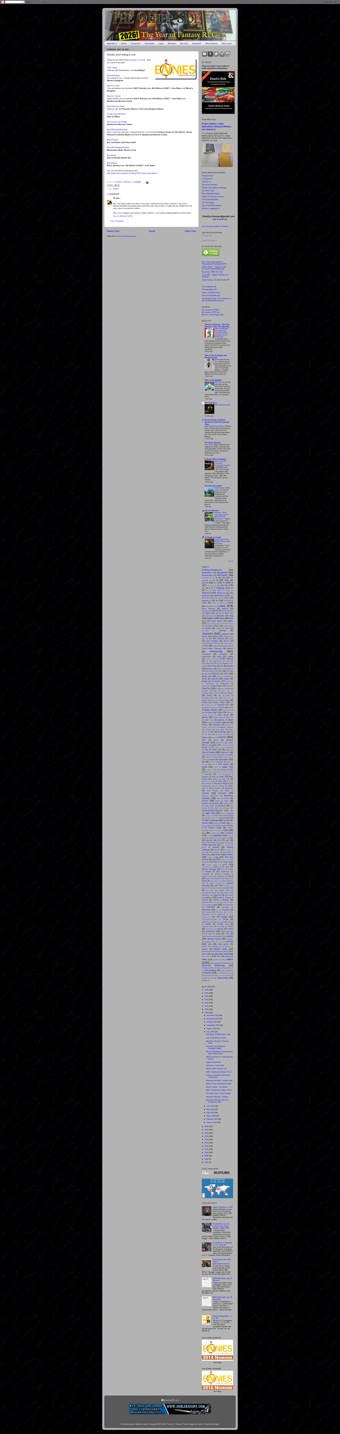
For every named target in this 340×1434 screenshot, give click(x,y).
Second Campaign (209, 869)
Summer (214, 892)
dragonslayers (217, 686)
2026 (207, 990)
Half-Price (213, 727)
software (223, 881)
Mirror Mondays (212, 790)
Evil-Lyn (213, 700)
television (206, 910)
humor (216, 740)
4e (224, 582)
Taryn (231, 905)
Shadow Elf (210, 872)
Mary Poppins (206, 783)
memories (214, 786)
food (229, 707)
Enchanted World (208, 698)
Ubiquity (220, 929)
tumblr (207, 929)
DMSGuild (215, 674)
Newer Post (113, 231)
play (231, 838)
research (216, 852)
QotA (214, 845)
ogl (225, 820)
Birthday (218, 613)
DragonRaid (205, 686)
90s (203, 588)
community (216, 651)
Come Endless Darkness (212, 648)
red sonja (205, 852)
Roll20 (209, 857)
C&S (203, 626)
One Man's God (208, 191)
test (217, 910)
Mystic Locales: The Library (216, 1087)
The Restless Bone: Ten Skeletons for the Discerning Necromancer (216, 300)
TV (213, 929)
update (223, 931)
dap (228, 661)
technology (225, 907)
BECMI (215, 611)
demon (230, 666)
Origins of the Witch (215, 830)
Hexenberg (218, 734)
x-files (229, 973)
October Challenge (210, 820)
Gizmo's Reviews (212, 511)
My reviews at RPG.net (211, 312)
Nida (231, 810)
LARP (216, 767)
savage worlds (212, 864)
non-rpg (230, 813)
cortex (219, 656)
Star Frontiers (217, 888)
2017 (207, 1130)
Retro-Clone (206, 855)
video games (223, 944)
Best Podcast (112, 140)
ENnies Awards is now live (134, 60)
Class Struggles (212, 641)
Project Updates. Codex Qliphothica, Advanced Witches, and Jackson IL (216, 126)
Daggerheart (217, 661)
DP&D (204, 679)
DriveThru (206, 688)
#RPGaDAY (222, 575)
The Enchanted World (210, 200)
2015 (207, 1136)
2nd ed (205, 582)
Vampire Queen (214, 939)
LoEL (218, 772)
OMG (223, 823)
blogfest (210, 618)
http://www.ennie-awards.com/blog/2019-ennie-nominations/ (132, 173)
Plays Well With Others (211, 194)
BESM (224, 611)
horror (222, 737)
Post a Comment (116, 221)
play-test (209, 840)
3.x (215, 582)
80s (226, 585)
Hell (211, 732)
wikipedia (228, 956)
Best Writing (112, 163)
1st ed (215, 580)
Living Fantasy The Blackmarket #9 (215, 280)
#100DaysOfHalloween (212, 570)
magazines (205, 776)
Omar (216, 823)
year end (211, 975)
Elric (219, 695)
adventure (205, 596)
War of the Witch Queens (211, 205)
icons (207, 745)
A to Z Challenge (216, 588)
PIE (217, 838)
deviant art (212, 671)
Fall (220, 700)
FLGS (221, 707)
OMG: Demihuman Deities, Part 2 (219, 1072)
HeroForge (222, 732)
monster (205, 793)
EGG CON (214, 693)
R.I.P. (222, 845)
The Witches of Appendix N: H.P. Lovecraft (222, 1244)
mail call (225, 779)
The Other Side (207, 235)
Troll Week (220, 926)
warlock (205, 949)
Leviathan (209, 769)
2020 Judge (112, 68)
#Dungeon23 (222, 572)
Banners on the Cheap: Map (212, 315)
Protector (213, 842)
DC (221, 666)
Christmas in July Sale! (215, 1065)
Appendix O (112, 43)
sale (218, 862)
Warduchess (226, 946)
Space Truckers (215, 883)
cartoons (219, 628)
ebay (215, 691)
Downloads (149, 43)
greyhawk (216, 725)
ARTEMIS (227, 600)
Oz (208, 835)
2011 (207, 1149)
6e (213, 585)
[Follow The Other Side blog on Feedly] (210, 255)
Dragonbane (229, 681)
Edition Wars (225, 691)
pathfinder (217, 835)
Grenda (204, 725)
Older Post (190, 231)
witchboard (227, 963)
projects (204, 842)
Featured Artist (207, 176)
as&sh (204, 603)
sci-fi (224, 864)
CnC (206, 646)
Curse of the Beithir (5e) (211, 296)
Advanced (206, 593)
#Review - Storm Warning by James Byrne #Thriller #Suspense (221, 516)
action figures (217, 590)
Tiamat (225, 919)
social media (214, 881)
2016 (207, 1133)
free (203, 712)
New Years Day (216, 808)
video (210, 944)
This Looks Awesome (223, 405)
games (205, 717)
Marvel (229, 781)
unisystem (210, 931)
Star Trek (229, 888)
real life (217, 850)
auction (222, 603)
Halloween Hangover (226, 727)
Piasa (211, 838)
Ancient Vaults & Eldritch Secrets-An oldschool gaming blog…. (217, 422)
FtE (212, 715)
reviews (229, 854)
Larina (204, 767)
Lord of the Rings (227, 772)
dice (220, 671)
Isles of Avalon (208, 752)
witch (230, 959)
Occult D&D (224, 818)
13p (223, 578)
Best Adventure (113, 75)
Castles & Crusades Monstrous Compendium (218, 1076)
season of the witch (221, 867)
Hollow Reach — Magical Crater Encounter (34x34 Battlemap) (214, 268)
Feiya (203, 707)
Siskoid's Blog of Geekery (215, 459)
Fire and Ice (213, 707)
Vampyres (208, 941)
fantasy (205, 702)
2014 (207, 1140)
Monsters (172, 43)
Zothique (204, 980)
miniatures (229, 788)
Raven (204, 847)
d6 (207, 661)
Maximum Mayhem (221, 784)
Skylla (204, 881)
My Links (184, 43)
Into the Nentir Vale (213, 750)
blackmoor (209, 616)
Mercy (222, 786)
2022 (207, 1003)
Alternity (211, 598)
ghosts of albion (225, 720)
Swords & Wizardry (221, 900)
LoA (212, 772)
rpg (216, 857)
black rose (229, 613)
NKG (222, 813)
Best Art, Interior (114, 96)
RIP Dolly (218, 382)
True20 (230, 926)
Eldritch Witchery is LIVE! (223, 1207)
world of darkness (227, 970)
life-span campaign (221, 769)
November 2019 (213, 1019)
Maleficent (205, 781)
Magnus (215, 779)
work (231, 968)
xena (203, 975)
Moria (218, 798)
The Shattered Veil (209, 287)
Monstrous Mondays (210, 185)
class (231, 639)
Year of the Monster (224, 975)
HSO (204, 740)
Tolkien (204, 922)
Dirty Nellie (229, 671)
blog (231, 616)
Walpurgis (215, 946)
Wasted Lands (220, 949)
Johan (230, 755)
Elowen (209, 695)
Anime (226, 598)
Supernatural (229, 895)
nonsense (209, 815)
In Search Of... (207, 179)
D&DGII (223, 659)
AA (232, 588)
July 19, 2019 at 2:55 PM (122, 216)
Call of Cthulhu (213, 626)
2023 (207, 1000)
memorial (205, 786)
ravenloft (215, 847)
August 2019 (212, 1029)
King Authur (219, 762)
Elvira (228, 695)
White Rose (205, 956)
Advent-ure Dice (223, 593)
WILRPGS (216, 959)
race (229, 845)
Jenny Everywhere (219, 755)
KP (203, 764)
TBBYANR (211, 907)
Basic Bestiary (208, 609)
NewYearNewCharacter (212, 810)
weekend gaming (221, 951)
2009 (207, 1156)
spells (216, 886)
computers (223, 654)
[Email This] (108, 185)
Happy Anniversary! (213, 1062)
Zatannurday (222, 978)
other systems (226, 833)
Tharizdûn (225, 910)
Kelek (212, 760)
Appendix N (206, 601)
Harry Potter (220, 729)
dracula (214, 678)
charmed (215, 636)
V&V (227, 934)
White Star (216, 956)
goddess (218, 722)
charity (204, 636)
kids (203, 762)
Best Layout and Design (117, 122)
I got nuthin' (228, 743)
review (218, 854)
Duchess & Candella (223, 688)
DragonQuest (224, 683)
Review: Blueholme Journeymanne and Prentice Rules (219, 1053)
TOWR (225, 922)
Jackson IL (225, 752)
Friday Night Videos (214, 712)
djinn (205, 673)
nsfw (205, 818)
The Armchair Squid (213, 486)
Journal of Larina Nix (213, 757)
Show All (230, 561)
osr (203, 833)
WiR (223, 959)
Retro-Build (226, 852)
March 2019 (211, 1116)
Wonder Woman (222, 968)
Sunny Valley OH (225, 892)
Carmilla (208, 628)
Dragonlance (210, 683)
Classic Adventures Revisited (211, 643)
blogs (221, 618)
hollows (205, 737)
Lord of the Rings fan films (216, 1038)
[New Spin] (209, 445)
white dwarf (223, 954)
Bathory (225, 609)
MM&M (227, 790)
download (227, 676)
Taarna (214, 902)
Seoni (223, 869)
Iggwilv (214, 745)
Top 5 (211, 922)
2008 (207, 1159)
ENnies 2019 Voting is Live (216, 1069)
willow (204, 959)
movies (205, 801)
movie (226, 798)
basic (223, 605)
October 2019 (212, 1022)
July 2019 (211, 1032)
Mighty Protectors (215, 788)
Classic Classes (228, 643)
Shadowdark (225, 871)
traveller (208, 924)
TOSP (218, 922)
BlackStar (220, 616)
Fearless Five (209, 705)
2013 (207, 1143)
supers (208, 897)
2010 (207, 1153)
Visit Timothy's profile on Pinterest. (215, 226)
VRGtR (204, 946)
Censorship (205, 630)
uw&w (218, 934)
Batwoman (205, 611)
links (206, 772)
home (214, 737)
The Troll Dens (211, 403)
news (227, 808)
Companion (206, 654)
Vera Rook (219, 941)
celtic (227, 628)
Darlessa (216, 663)
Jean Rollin (205, 755)
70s (218, 585)
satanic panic (228, 862)
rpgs (214, 859)
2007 (207, 1162)
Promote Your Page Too (209, 240)
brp (220, 623)
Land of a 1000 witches (218, 764)
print (227, 840)
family (227, 700)
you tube (210, 978)
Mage (214, 776)
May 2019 (211, 1109)
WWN (223, 973)
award (208, 606)
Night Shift (210, 813)
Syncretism (205, 902)
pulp (228, 842)
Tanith (209, 905)
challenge (222, 631)
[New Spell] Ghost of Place (214, 426)
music (226, 801)
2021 (207, 1006)
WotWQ (207, 973)
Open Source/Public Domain (216, 825)
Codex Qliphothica (219, 646)
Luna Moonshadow (224, 774)
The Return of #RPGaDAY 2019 (218, 1034)
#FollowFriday (207, 575)
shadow (230, 869)
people (204, 838)
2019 (207, 1013)
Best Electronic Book (115, 106)
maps (213, 781)
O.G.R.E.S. (213, 818)
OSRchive (214, 833)
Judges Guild (227, 757)
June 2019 (211, 1106)
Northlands (229, 815)
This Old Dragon (208, 203)
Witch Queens (211, 43)
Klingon (228, 762)
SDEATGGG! (206, 867)
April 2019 (211, 1113)
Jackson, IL (206, 182)
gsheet (228, 725)
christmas (220, 639)
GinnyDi (209, 722)
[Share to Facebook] (115, 185)
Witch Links (227, 43)
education (205, 693)
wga (212, 954)
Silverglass (220, 876)
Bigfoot (208, 613)
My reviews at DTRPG (210, 310)
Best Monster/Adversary (117, 129)
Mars (220, 781)
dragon (226, 679)
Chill (210, 639)
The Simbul (218, 914)
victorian (229, 941)
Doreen (219, 676)
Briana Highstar (212, 623)
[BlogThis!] (110, 185)
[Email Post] (146, 182)
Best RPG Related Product (118, 147)
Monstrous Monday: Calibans (217, 1097)
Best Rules (111, 155)
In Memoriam (225, 745)
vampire (229, 936)
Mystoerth (196, 43)
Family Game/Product (116, 114)
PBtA (229, 835)
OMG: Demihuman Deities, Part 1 (219, 1090)
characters (225, 634)
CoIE (229, 646)
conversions (206, 656)
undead (230, 929)
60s (208, 585)
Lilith (231, 769)
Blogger (216, 1424)
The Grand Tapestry (213, 443)
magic (221, 776)
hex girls (208, 734)
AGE (231, 595)
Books (124, 43)
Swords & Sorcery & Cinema (213, 197)
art (217, 600)
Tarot (224, 905)
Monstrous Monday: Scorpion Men (219, 1080)
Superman (217, 895)
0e (216, 578)
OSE (226, 830)
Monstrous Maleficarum (210, 796)
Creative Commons (211, 659)
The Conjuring (207, 912)
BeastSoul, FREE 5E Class (212, 272)
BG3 (231, 611)
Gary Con (229, 717)
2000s (226, 580)
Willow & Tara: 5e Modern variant (218, 1084)
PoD (219, 840)
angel (219, 598)
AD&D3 (228, 590)
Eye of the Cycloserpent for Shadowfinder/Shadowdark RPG (214, 263)
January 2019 (212, 1122)
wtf (218, 973)
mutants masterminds (210, 803)
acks (207, 590)
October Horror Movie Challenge (214, 188)
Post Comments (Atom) (127, 236)
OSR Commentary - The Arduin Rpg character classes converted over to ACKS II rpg (222, 333)
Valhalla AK (219, 936)
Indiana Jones (219, 747)
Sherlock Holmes (207, 876)
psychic (221, 842)
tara (215, 905)
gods (228, 722)
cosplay (230, 656)
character (207, 633)
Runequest (223, 859)
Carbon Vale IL (228, 626)
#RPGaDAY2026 (207, 577)
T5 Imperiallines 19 (209, 290)
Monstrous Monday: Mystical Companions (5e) (217, 1101)
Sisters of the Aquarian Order (215, 878)
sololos (200, 1424)
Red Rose (227, 850)
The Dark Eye (221, 912)
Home (152, 231)
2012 (207, 1146)
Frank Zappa (227, 710)
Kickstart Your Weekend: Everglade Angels (215, 1047)
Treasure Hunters (208, 926)
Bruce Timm (227, 623)
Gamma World (218, 717)
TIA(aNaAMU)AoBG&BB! (209, 919)
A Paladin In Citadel (213, 537)
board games (216, 621)
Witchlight (205, 968)
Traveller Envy (223, 924)
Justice (204, 759)
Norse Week (219, 815)
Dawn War (212, 666)
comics (230, 648)
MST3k (217, 801)
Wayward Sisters (207, 951)
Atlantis (214, 603)
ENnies (116, 189)
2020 (207, 1009)
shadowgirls (206, 874)
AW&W (230, 603)
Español (204, 700)
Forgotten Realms (210, 710)
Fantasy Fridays (218, 702)
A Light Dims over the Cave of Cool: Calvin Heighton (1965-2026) (221, 1226)
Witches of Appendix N (210, 209)
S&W (211, 862)
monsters (222, 793)
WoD (212, 968)
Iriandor (228, 750)
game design (223, 715)
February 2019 (212, 1119)
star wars (209, 890)
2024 (207, 996)
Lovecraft (208, 774)
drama (229, 686)
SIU (230, 878)
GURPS (204, 727)
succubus (205, 892)
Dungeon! (205, 691)
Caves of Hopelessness (211, 293)
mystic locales (209, 806)
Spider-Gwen (227, 885)
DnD (226, 673)
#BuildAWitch (207, 573)
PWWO (205, 845)
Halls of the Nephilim (213, 380)
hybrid (218, 742)
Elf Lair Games (227, 693)
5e (232, 582)
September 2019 (213, 1025)
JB (114, 198)
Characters (136, 43)
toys (231, 922)
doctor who (207, 676)
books (230, 621)
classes (226, 641)
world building (210, 970)
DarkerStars (206, 663)
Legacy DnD (227, 767)
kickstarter (223, 759)
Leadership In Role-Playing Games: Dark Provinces (222, 541)
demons (210, 669)
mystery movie (228, 803)
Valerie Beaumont (207, 936)
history (228, 734)
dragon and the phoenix (211, 681)
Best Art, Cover (113, 86)
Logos (161, 43)
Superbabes (206, 895)
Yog (203, 978)
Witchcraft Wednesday (213, 965)
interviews (230, 747)
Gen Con (209, 720)
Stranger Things (224, 890)
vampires (230, 939)
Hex (231, 732)
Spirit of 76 (205, 888)
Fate (231, 702)
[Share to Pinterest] (118, 185)
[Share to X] (113, 185)
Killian (211, 762)
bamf (215, 606)
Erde (228, 698)
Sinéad (230, 876)
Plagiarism (224, 838)
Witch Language (216, 963)
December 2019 (213, 1015)
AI (205, 598)
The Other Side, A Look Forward (218, 1093)
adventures (219, 595)
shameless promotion (222, 874)
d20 (231, 659)
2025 (207, 993)
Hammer (208, 729)
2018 (207, 1126)
